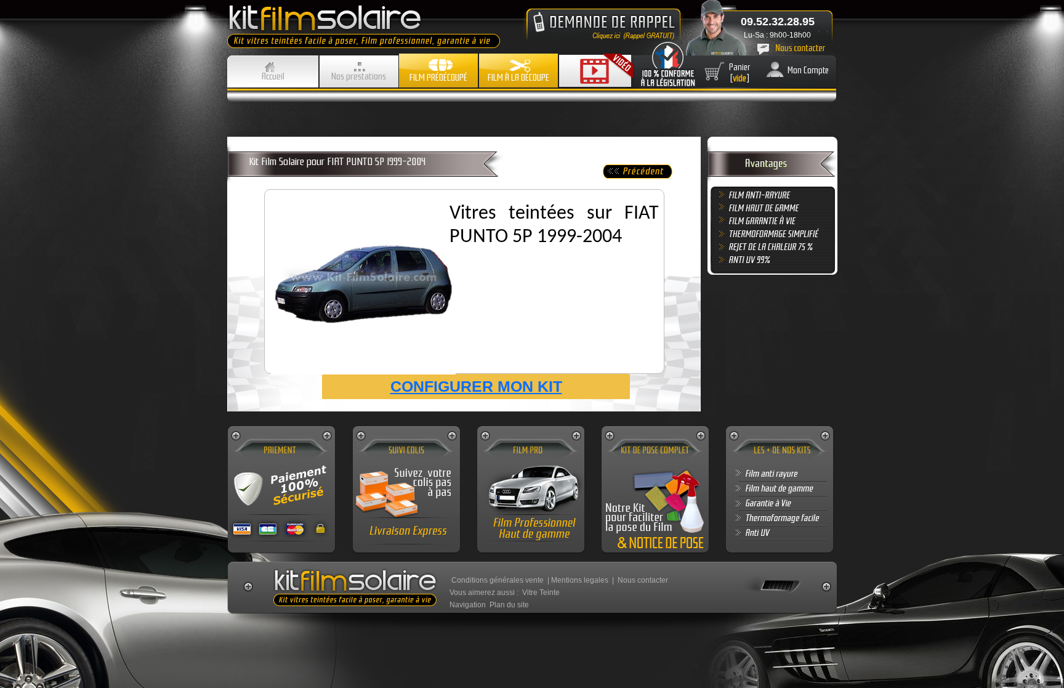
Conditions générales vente (497, 580)
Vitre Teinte (541, 592)
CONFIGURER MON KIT (476, 386)
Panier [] (740, 73)
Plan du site (509, 605)
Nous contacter (643, 580)
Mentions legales (579, 580)
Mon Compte (808, 70)
